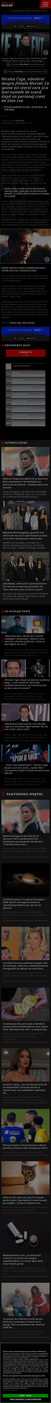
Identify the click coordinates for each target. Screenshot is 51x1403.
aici (29, 1367)
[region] (25, 1373)
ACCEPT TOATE (25, 1396)
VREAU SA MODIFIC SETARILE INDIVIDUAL (25, 1399)
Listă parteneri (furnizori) (10, 1390)
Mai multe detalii (34, 1358)
